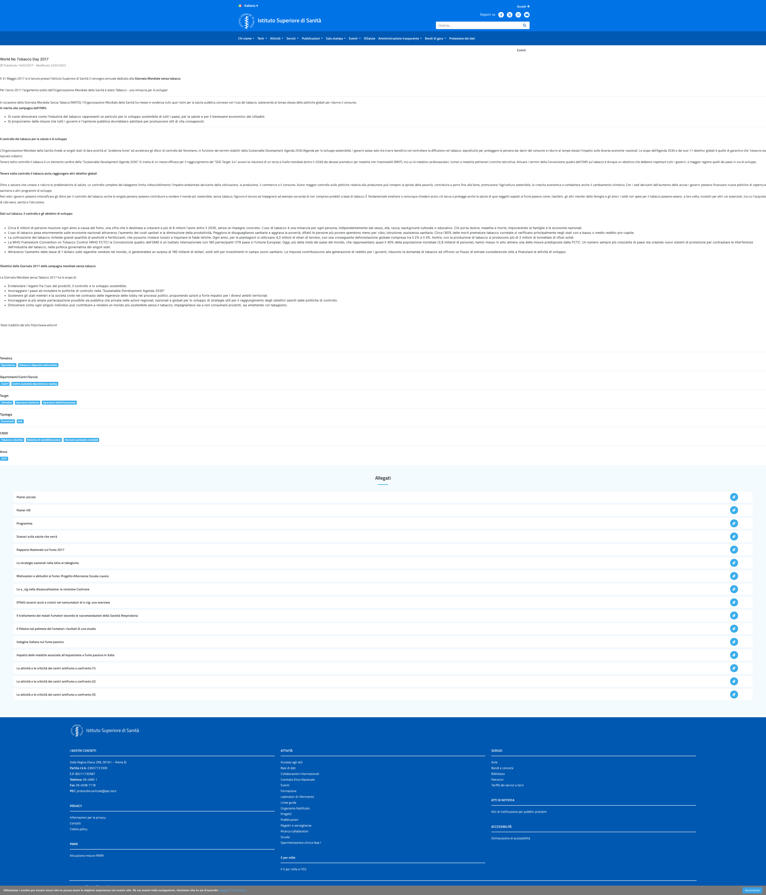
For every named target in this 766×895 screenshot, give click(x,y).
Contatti (75, 823)
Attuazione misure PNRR (87, 855)
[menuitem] (246, 38)
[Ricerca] (524, 25)
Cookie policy (78, 829)
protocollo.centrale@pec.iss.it (96, 790)
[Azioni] (240, 6)
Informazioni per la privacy (88, 817)
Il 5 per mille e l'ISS (293, 869)
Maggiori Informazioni (232, 890)
